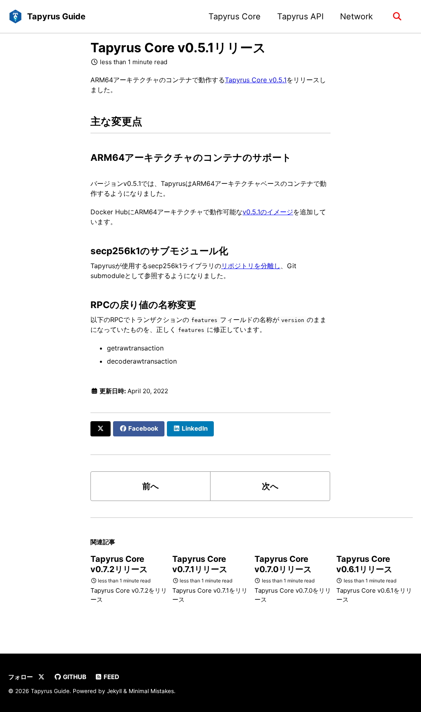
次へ (270, 486)
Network (356, 16)
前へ (150, 486)
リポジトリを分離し (250, 266)
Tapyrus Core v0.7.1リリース (199, 564)
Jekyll (114, 691)
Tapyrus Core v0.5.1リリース (178, 48)
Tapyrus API (300, 16)
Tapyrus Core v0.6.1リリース (364, 564)
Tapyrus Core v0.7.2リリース (119, 564)
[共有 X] (100, 429)
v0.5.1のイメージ (268, 212)
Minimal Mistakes (151, 691)
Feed (110, 677)
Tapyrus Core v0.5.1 (256, 80)
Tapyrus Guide (56, 16)
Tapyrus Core (234, 16)
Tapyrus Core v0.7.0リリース (283, 564)
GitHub (74, 677)
